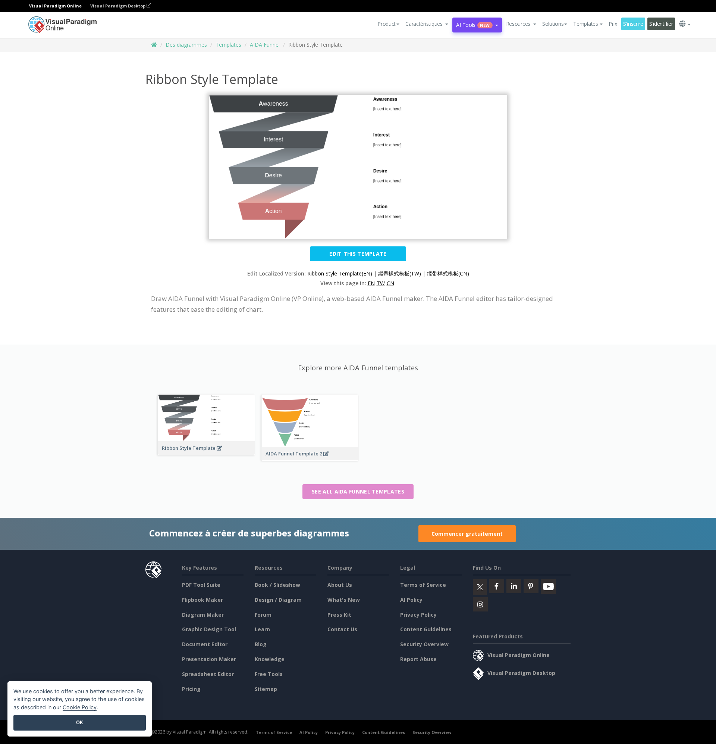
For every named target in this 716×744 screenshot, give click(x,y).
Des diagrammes (186, 44)
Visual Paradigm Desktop (118, 6)
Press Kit (339, 614)
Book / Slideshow (277, 584)
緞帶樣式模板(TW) (399, 273)
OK (79, 722)
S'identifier (661, 23)
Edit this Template (357, 253)
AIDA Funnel (265, 44)
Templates (228, 44)
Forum (263, 614)
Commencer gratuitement (467, 533)
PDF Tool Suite (201, 584)
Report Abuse (418, 659)
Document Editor (204, 644)
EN (371, 283)
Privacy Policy (418, 614)
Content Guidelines (426, 629)
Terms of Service (423, 584)
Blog (261, 644)
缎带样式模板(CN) (448, 273)
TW (381, 283)
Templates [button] (585, 23)
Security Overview (424, 644)
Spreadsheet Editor (208, 674)
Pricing (191, 688)
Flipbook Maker (202, 599)
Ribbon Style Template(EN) (339, 273)
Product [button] (386, 23)
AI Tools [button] (473, 24)
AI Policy (411, 599)
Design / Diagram (278, 599)
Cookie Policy (80, 707)
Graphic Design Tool (209, 629)
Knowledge (270, 659)
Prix (613, 23)
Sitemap (266, 688)
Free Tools (269, 674)
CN (390, 283)
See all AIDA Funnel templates (358, 491)
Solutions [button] (552, 23)
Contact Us (342, 629)
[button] (426, 24)
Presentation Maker (209, 659)
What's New (343, 599)
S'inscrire (633, 23)
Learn (262, 629)
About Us (339, 584)
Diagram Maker (203, 614)
